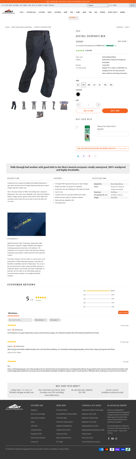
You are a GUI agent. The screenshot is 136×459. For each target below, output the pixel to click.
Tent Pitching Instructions (91, 442)
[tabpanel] (68, 347)
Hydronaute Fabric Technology (92, 410)
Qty (77, 100)
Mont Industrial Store (63, 438)
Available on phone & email (112, 392)
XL (100, 85)
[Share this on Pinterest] (89, 156)
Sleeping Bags (31, 12)
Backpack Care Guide (89, 414)
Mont (78, 31)
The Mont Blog (61, 418)
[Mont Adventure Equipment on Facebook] (108, 438)
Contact (51, 5)
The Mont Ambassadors (64, 422)
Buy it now (115, 111)
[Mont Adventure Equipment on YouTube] (112, 438)
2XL (105, 85)
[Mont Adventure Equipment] (8, 11)
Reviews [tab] (13, 313)
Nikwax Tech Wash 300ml (106, 126)
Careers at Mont (61, 434)
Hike (71, 12)
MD (89, 85)
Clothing (42, 12)
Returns (16, 5)
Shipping (34, 410)
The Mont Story (61, 410)
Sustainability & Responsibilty (66, 414)
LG (94, 85)
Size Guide (122, 41)
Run (96, 12)
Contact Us (34, 442)
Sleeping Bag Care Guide (90, 426)
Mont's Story (43, 5)
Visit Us (35, 5)
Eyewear (103, 12)
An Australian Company (82, 390)
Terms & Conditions (51, 449)
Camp (66, 12)
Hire (29, 5)
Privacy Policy (64, 449)
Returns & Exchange (38, 414)
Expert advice (112, 390)
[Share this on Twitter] (78, 156)
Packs (50, 12)
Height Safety (113, 12)
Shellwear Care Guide (89, 422)
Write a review (123, 312)
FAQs (33, 422)
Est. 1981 (82, 392)
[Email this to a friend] (95, 156)
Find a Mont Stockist (38, 438)
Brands (122, 12)
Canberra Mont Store (63, 430)
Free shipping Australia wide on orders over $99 (68, 1)
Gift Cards (23, 5)
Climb (78, 12)
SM (83, 85)
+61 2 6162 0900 (6, 5)
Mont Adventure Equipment (21, 449)
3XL (111, 85)
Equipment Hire (36, 434)
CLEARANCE (72, 17)
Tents (22, 12)
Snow (84, 12)
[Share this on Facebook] (83, 156)
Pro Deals (59, 442)
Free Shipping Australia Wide (51, 390)
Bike (90, 12)
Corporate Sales (36, 430)
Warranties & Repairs (38, 418)
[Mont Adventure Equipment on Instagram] (116, 438)
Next (127, 27)
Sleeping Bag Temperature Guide (93, 430)
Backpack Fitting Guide (90, 418)
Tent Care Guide (87, 438)
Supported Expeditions (64, 426)
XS (78, 85)
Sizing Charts (86, 434)
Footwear (58, 12)
